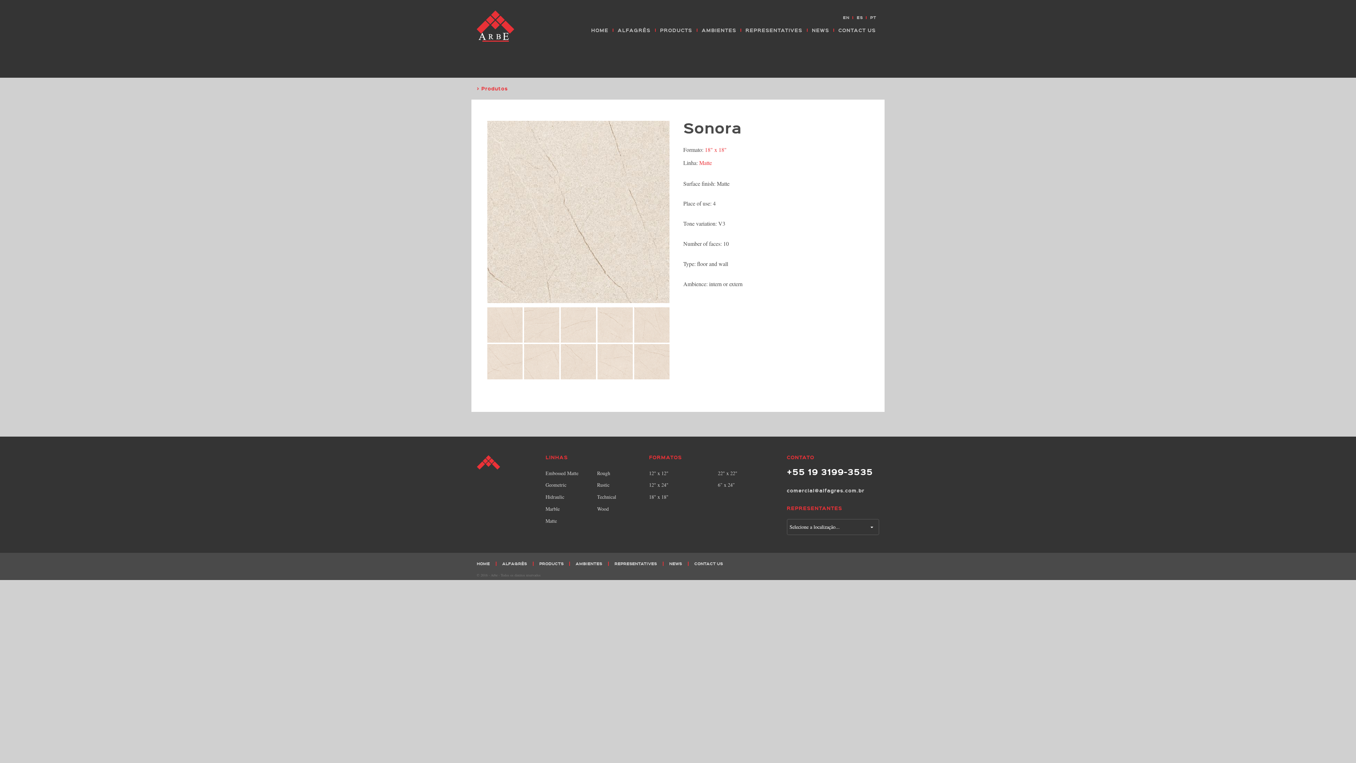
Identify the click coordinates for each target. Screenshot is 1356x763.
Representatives (773, 30)
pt (873, 17)
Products (676, 30)
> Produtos (492, 88)
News (820, 30)
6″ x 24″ (726, 484)
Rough (603, 473)
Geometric (556, 484)
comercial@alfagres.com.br (825, 490)
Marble (553, 508)
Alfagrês (634, 30)
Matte (705, 162)
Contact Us (857, 30)
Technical (606, 496)
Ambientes (719, 30)
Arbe (496, 26)
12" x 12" (658, 473)
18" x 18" (716, 149)
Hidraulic (555, 496)
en (846, 17)
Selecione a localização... (815, 527)
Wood (603, 508)
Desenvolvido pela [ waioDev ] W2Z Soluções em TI (873, 574)
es (860, 17)
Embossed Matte (562, 473)
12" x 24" (658, 484)
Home (599, 30)
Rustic (603, 484)
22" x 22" (727, 473)
